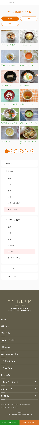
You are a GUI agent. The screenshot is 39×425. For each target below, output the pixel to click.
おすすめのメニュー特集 (9, 354)
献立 (10, 23)
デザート (11, 245)
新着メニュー (10, 163)
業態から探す (6, 333)
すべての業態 (12, 209)
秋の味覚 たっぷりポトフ (9, 123)
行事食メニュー (6, 347)
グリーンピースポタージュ (28, 123)
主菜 (9, 233)
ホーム (3, 319)
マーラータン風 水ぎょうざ (9, 45)
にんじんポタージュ (26, 65)
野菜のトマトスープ (26, 104)
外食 (9, 178)
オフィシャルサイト (8, 389)
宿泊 (9, 191)
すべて (10, 18)
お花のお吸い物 (6, 85)
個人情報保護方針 (25, 404)
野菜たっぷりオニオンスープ (10, 65)
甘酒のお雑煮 (24, 85)
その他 (10, 251)
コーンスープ (5, 141)
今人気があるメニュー (9, 361)
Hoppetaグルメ (11, 276)
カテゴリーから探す (8, 340)
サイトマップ (5, 404)
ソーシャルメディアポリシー (9, 407)
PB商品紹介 (5, 396)
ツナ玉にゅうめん (26, 45)
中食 (9, 184)
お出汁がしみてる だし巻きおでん (28, 142)
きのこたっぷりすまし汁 (9, 104)
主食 (9, 227)
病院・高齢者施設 (14, 203)
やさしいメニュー (7, 368)
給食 (9, 197)
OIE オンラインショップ (9, 382)
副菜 (9, 239)
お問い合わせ (14, 404)
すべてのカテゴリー (15, 258)
